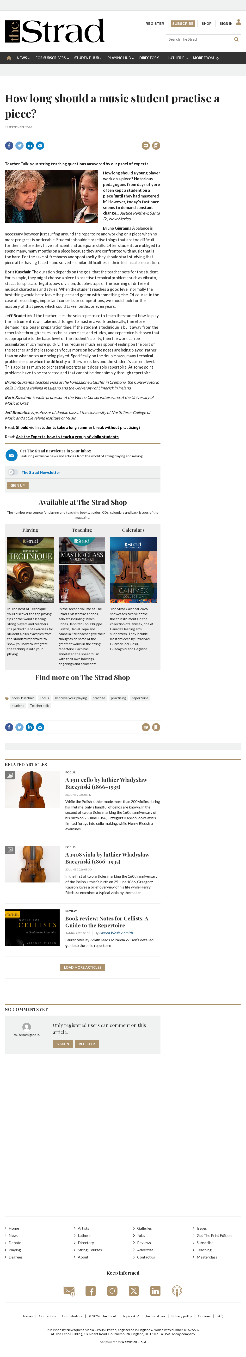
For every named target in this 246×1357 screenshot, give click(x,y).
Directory (86, 1242)
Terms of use (155, 1316)
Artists (83, 1228)
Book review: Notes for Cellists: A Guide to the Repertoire (106, 921)
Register (155, 23)
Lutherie (84, 1235)
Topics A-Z (130, 1316)
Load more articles (82, 967)
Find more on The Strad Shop (82, 677)
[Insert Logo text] (55, 41)
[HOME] (9, 58)
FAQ (220, 1316)
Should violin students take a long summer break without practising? (78, 427)
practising (118, 698)
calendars (117, 512)
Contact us (146, 1257)
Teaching (82, 530)
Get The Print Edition (214, 1235)
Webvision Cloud (133, 1342)
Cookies (204, 1316)
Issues (202, 1228)
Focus (44, 698)
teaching (72, 512)
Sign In (226, 23)
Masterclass (207, 1257)
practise (99, 698)
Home (14, 1228)
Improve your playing (71, 698)
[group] (204, 58)
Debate (15, 1242)
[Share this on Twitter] (19, 145)
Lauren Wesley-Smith (116, 933)
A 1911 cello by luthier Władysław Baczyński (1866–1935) (106, 783)
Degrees (16, 1257)
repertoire (140, 698)
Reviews (144, 1242)
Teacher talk (39, 705)
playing (54, 512)
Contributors (72, 1316)
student (18, 705)
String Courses (90, 1249)
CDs (105, 512)
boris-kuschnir (23, 698)
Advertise (145, 1249)
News (13, 1235)
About (83, 1257)
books (84, 512)
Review (71, 911)
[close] (160, 135)
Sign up (18, 485)
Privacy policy (181, 1316)
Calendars (133, 530)
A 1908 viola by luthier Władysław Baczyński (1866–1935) (107, 858)
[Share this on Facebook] (9, 145)
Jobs (141, 1235)
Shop (207, 23)
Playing (30, 530)
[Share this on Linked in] (29, 145)
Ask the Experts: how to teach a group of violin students (67, 436)
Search (236, 39)
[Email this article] (40, 145)
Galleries (144, 1228)
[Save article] (156, 145)
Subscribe (183, 23)
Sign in (96, 135)
